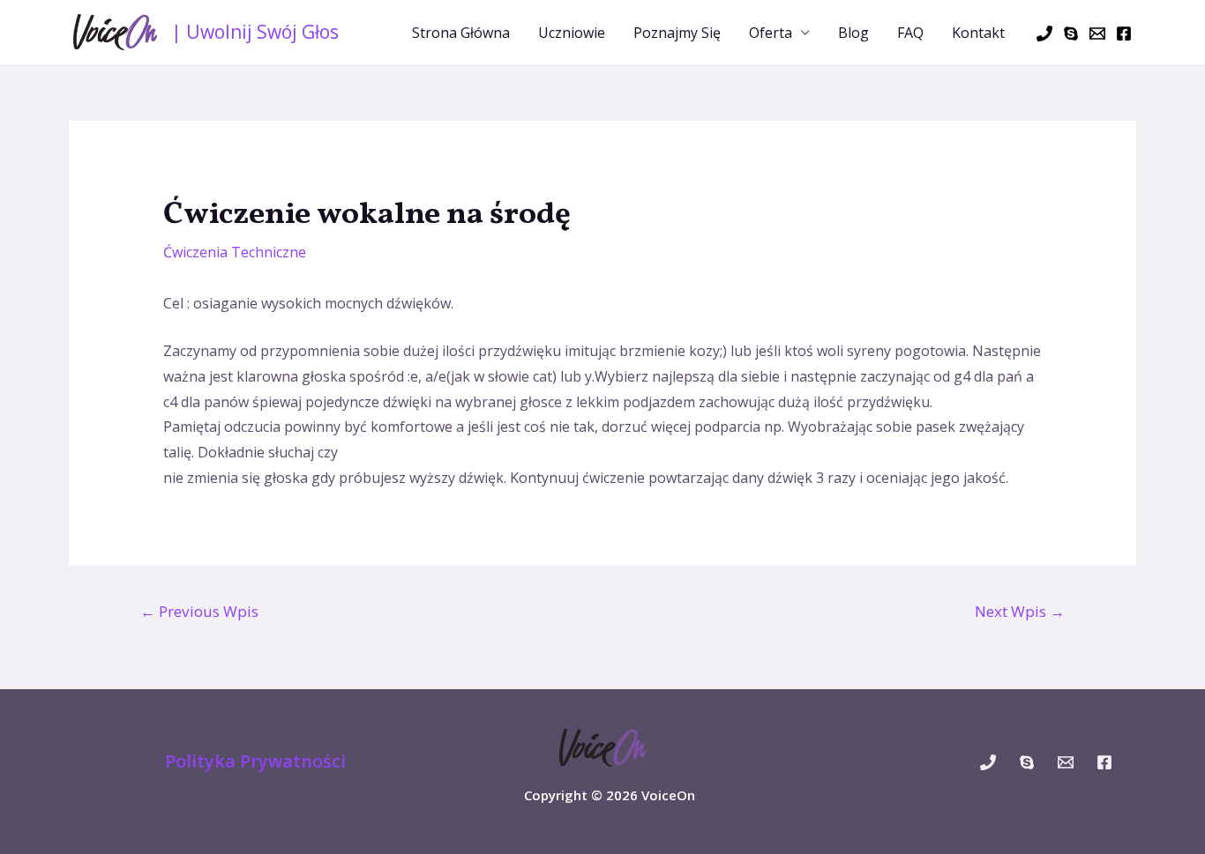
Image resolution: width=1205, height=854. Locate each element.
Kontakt (978, 32)
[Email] (1097, 33)
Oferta (770, 32)
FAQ (910, 32)
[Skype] (1071, 33)
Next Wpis (1020, 611)
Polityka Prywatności (255, 761)
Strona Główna (461, 32)
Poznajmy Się (677, 32)
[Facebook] (1124, 33)
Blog (853, 32)
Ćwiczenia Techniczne (234, 252)
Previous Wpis (199, 611)
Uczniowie (571, 32)
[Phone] (1044, 33)
